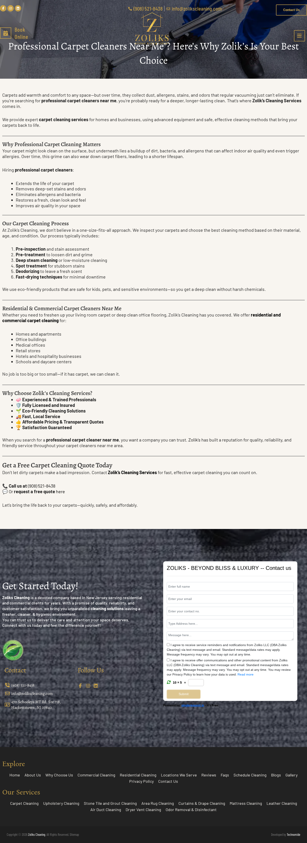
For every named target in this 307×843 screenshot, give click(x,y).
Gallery (291, 774)
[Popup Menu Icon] (299, 35)
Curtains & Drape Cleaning (201, 803)
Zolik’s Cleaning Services (132, 472)
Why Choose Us (59, 774)
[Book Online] (5, 33)
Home (14, 774)
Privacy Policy (141, 781)
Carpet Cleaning (24, 803)
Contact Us (168, 781)
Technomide (293, 834)
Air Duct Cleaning (105, 809)
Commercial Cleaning (96, 774)
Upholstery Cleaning (61, 803)
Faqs (225, 774)
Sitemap (74, 834)
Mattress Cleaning (246, 803)
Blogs (276, 774)
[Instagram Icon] (88, 686)
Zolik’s (194, 439)
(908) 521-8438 (41, 485)
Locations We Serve (179, 774)
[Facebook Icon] (81, 686)
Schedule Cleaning (250, 774)
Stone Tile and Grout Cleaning (110, 803)
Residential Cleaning (138, 774)
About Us (32, 774)
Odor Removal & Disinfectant (191, 809)
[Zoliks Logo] (152, 28)
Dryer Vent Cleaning (143, 809)
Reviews (208, 774)
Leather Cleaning (282, 803)
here (60, 491)
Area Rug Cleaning (157, 803)
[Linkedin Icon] (96, 686)
